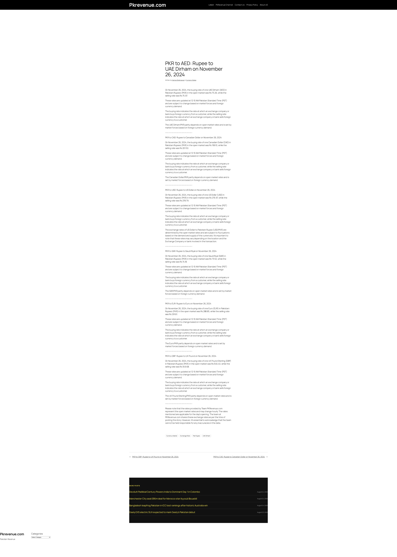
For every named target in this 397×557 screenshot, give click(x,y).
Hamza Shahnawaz (178, 80)
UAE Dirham (206, 436)
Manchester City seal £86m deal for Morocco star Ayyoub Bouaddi (163, 498)
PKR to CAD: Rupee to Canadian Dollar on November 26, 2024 (239, 456)
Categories (37, 533)
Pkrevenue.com (147, 4)
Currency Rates (191, 80)
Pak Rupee (196, 436)
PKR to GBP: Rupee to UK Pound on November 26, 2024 (155, 456)
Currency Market (171, 436)
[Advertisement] (198, 31)
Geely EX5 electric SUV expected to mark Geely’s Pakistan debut (162, 512)
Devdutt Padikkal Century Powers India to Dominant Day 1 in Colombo (164, 492)
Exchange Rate (185, 436)
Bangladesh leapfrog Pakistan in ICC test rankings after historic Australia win (168, 505)
